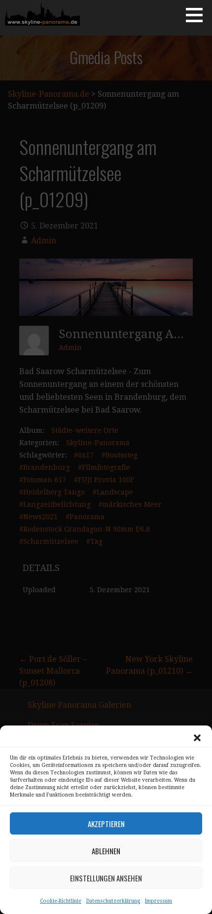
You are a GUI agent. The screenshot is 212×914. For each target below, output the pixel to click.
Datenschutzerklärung (113, 901)
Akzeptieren (106, 823)
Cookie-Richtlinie (60, 901)
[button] (197, 738)
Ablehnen (106, 850)
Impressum (158, 901)
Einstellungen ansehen (106, 878)
